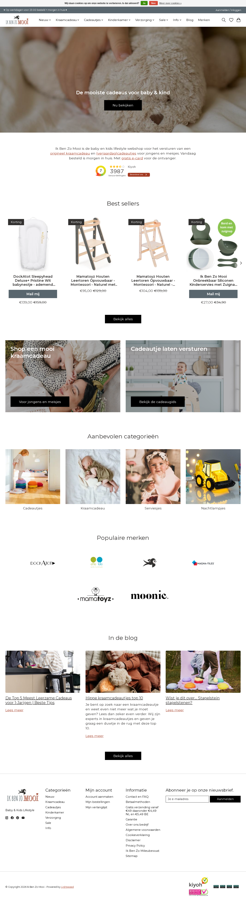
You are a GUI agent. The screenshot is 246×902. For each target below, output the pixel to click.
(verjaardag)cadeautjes (116, 153)
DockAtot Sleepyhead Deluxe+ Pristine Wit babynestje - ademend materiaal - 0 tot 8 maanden (33, 280)
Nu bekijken (123, 105)
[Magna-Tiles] (203, 563)
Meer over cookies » (170, 3)
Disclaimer (133, 840)
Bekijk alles (123, 319)
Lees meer (14, 710)
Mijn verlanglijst (96, 807)
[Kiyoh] (198, 887)
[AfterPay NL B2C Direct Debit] (236, 887)
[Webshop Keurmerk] (198, 895)
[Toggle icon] (223, 20)
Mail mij (32, 294)
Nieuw (49, 796)
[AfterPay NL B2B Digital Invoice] (229, 887)
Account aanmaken (99, 796)
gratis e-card (132, 158)
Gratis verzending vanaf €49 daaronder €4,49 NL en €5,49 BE (142, 811)
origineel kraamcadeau (70, 153)
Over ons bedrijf (137, 824)
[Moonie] (150, 595)
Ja (144, 3)
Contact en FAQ (137, 796)
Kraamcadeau (93, 508)
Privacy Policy (135, 845)
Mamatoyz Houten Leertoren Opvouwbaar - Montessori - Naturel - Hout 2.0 (153, 280)
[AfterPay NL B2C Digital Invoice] (216, 887)
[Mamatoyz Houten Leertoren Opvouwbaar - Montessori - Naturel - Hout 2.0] (153, 243)
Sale (48, 823)
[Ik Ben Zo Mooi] (150, 563)
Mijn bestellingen (98, 802)
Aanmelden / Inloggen (228, 10)
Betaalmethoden (138, 802)
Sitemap (132, 856)
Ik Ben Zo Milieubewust (142, 851)
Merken (204, 20)
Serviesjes (153, 508)
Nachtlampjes (213, 508)
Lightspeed (67, 886)
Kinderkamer (54, 812)
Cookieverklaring (138, 835)
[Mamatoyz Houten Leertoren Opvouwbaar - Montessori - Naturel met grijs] (93, 243)
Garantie (131, 819)
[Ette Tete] (96, 563)
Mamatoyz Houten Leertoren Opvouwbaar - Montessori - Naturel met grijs (92, 280)
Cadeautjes (32, 508)
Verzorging (53, 817)
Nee (153, 3)
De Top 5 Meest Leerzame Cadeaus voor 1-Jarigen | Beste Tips (38, 700)
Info (48, 828)
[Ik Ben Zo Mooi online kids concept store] (17, 20)
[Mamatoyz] (96, 595)
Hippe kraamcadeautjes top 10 (114, 698)
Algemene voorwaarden (143, 830)
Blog (189, 20)
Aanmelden (225, 799)
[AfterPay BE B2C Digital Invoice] (222, 887)
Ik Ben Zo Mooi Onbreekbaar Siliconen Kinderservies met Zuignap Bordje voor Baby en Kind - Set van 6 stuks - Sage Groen (213, 280)
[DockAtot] (43, 563)
